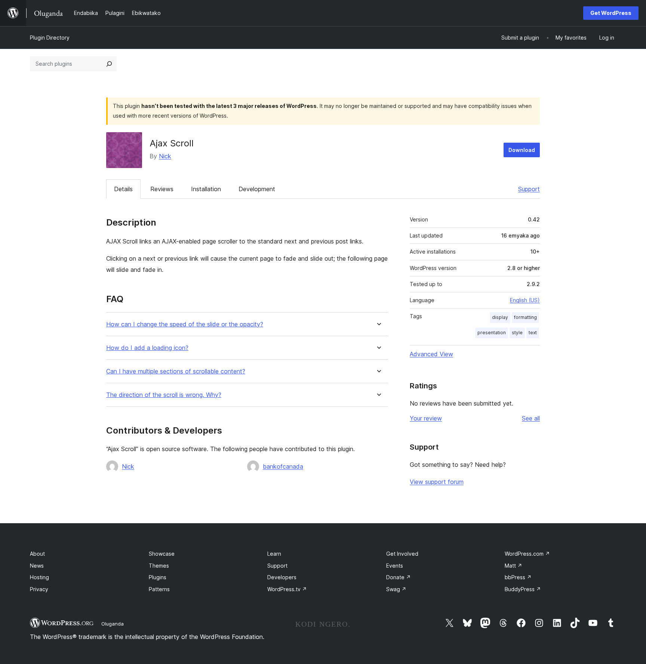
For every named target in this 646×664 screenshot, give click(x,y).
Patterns (159, 589)
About (37, 553)
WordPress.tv (287, 589)
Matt (513, 565)
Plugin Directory (50, 37)
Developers (281, 577)
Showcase (162, 553)
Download (521, 150)
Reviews (161, 189)
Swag (396, 589)
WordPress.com (527, 553)
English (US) (525, 300)
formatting (525, 317)
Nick (165, 156)
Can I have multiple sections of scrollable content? (175, 371)
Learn (274, 553)
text (533, 332)
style (517, 332)
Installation (206, 189)
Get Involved (402, 553)
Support (529, 189)
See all (531, 418)
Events (394, 565)
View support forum (437, 481)
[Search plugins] (109, 63)
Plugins (157, 577)
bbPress (518, 577)
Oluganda (112, 624)
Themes (159, 565)
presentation (491, 332)
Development (257, 189)
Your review (426, 418)
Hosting (39, 577)
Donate (398, 577)
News (37, 565)
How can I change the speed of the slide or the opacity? (184, 324)
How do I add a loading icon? (147, 347)
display (500, 317)
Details (123, 189)
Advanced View (431, 354)
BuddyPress (523, 589)
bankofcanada (283, 466)
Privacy (39, 589)
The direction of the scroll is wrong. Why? (163, 394)
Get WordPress (610, 13)
